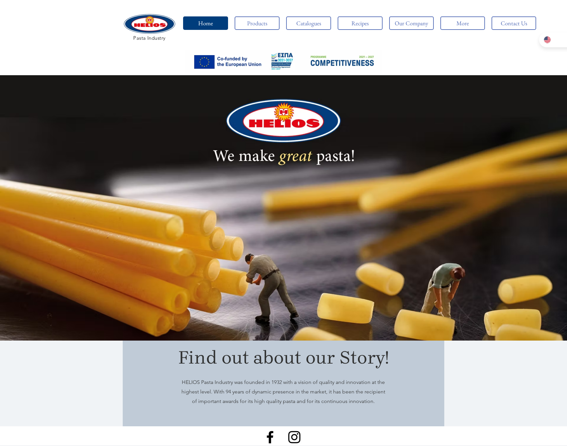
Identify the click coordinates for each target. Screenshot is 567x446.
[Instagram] (294, 437)
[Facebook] (270, 437)
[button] (283, 61)
